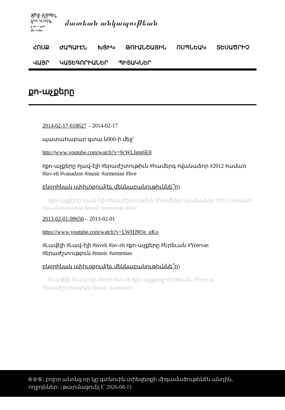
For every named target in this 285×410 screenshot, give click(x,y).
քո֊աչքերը (66, 200)
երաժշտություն (68, 287)
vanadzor (73, 208)
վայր (41, 63)
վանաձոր (200, 200)
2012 (223, 200)
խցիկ (106, 47)
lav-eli (52, 208)
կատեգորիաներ (83, 63)
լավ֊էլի (96, 200)
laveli (107, 279)
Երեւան (180, 279)
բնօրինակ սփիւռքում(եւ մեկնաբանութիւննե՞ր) (111, 187)
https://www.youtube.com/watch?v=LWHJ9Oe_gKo (100, 232)
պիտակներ (135, 63)
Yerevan (205, 279)
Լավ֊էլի (86, 279)
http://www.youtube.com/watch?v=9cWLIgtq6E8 (97, 152)
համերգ (169, 200)
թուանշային (145, 47)
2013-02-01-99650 (63, 219)
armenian (114, 208)
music (93, 208)
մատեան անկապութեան (111, 22)
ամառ (243, 200)
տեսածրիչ (233, 47)
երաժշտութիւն (132, 200)
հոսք (41, 47)
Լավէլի (61, 279)
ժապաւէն (73, 47)
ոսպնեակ (191, 47)
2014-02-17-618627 (64, 126)
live (133, 208)
